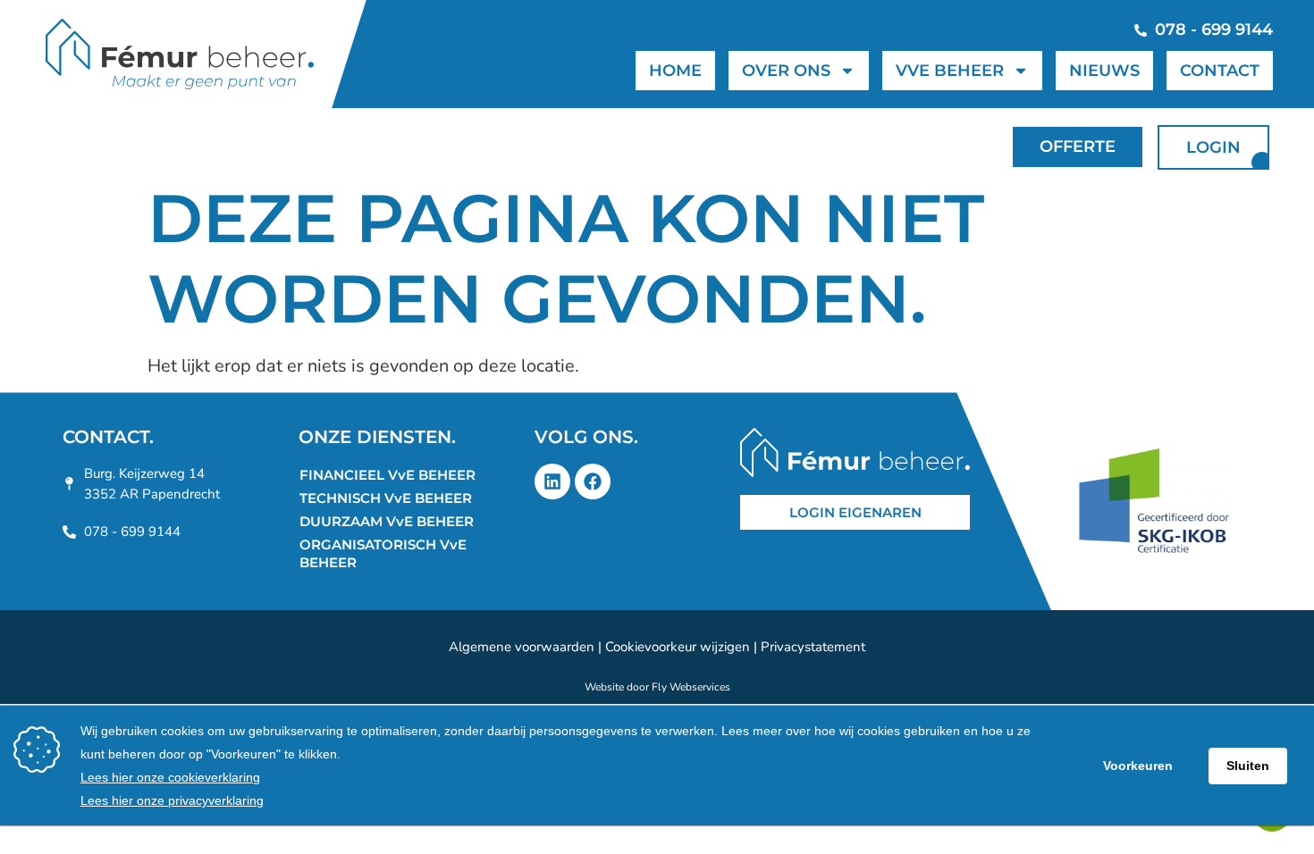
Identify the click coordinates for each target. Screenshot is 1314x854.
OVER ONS (786, 70)
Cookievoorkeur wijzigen (677, 647)
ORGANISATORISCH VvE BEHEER (383, 553)
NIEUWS (1104, 70)
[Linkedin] (552, 481)
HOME (675, 70)
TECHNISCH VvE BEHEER (385, 498)
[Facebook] (593, 481)
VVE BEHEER (950, 70)
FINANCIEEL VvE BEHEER (387, 474)
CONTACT (1219, 70)
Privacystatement (813, 647)
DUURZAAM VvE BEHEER (386, 521)
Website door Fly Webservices (657, 687)
